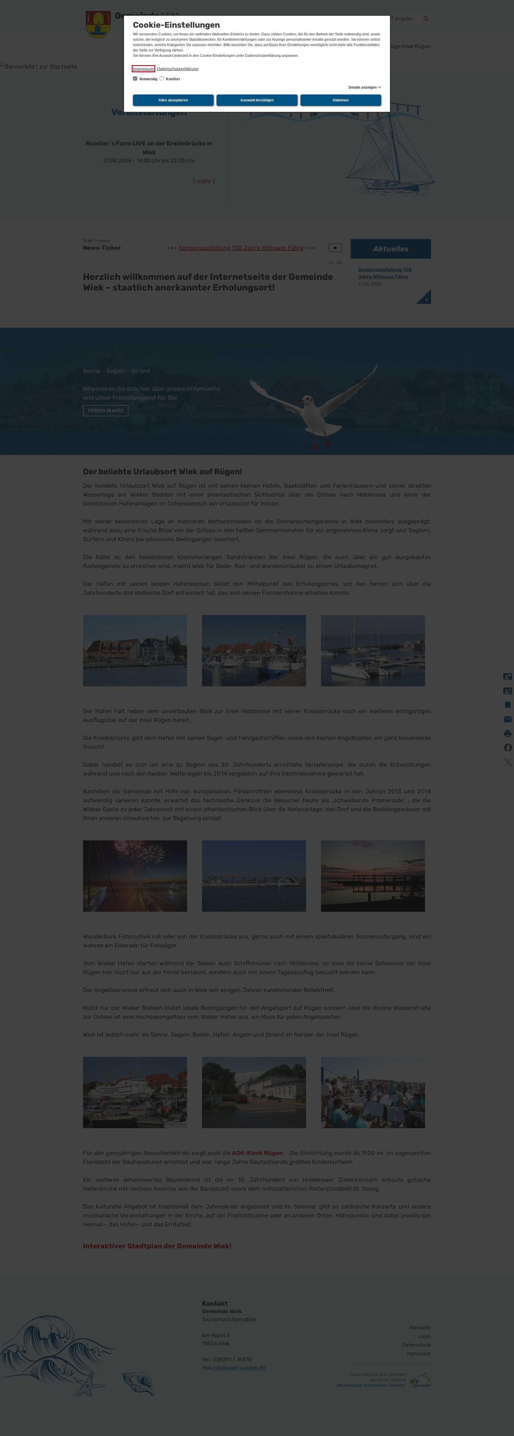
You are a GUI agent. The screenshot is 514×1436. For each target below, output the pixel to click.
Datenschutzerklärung (177, 68)
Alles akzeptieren (173, 100)
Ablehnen (341, 100)
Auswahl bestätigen (257, 100)
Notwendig (148, 79)
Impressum (143, 68)
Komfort (172, 79)
